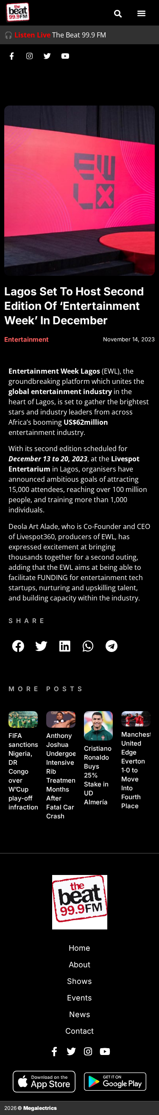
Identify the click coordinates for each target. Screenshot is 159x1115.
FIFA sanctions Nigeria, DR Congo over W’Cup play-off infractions (25, 771)
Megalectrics (40, 1108)
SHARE (27, 621)
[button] (118, 13)
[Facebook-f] (11, 56)
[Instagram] (29, 56)
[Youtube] (65, 56)
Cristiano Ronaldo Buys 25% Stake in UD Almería (98, 775)
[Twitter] (47, 56)
